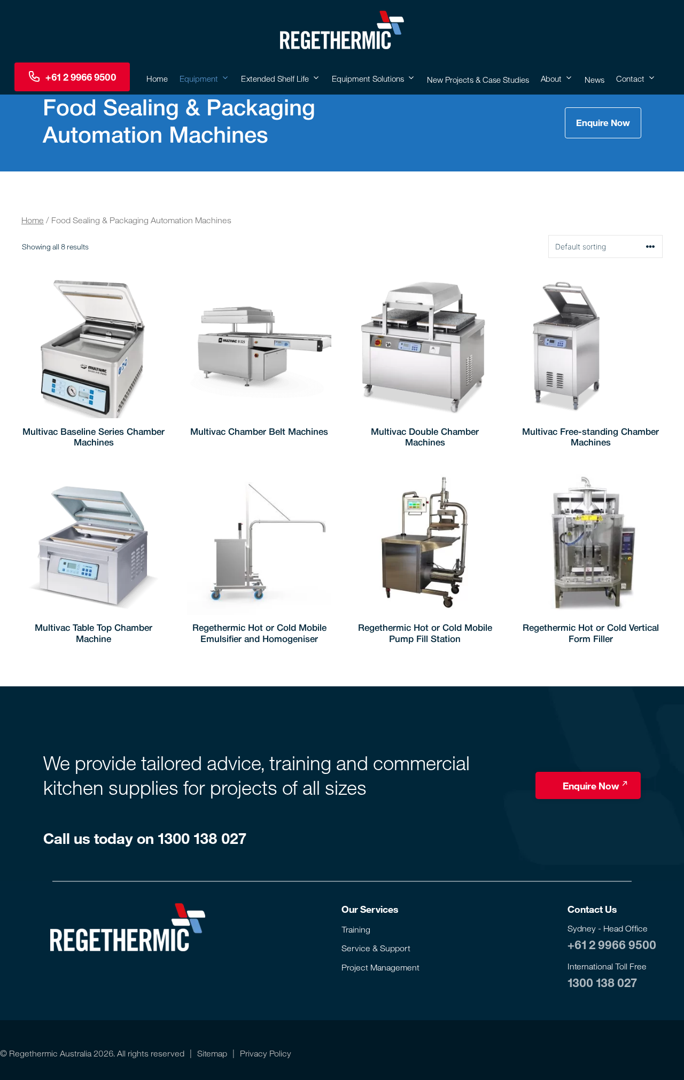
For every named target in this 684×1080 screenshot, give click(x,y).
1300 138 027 (602, 982)
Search (6, 77)
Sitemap (212, 1053)
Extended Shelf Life (275, 78)
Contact (630, 78)
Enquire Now (603, 122)
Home (157, 78)
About (551, 78)
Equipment (199, 78)
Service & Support (375, 948)
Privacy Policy (265, 1053)
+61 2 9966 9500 (612, 944)
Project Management (380, 967)
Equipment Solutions (368, 78)
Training (355, 929)
